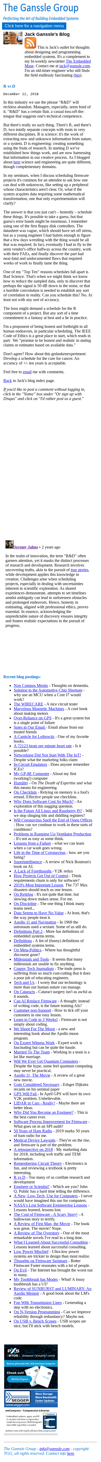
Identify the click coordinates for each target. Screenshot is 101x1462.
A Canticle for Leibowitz (34, 736)
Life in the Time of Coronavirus (40, 852)
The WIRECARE (28, 704)
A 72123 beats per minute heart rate (43, 746)
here (16, 162)
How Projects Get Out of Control (41, 876)
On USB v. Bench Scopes (35, 1321)
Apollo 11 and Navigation (35, 922)
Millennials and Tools (31, 959)
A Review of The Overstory (37, 1233)
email (27, 372)
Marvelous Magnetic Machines (39, 709)
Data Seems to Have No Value (39, 913)
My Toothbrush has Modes (36, 1279)
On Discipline (25, 903)
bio (77, 75)
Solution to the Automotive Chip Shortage (48, 690)
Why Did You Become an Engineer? (44, 1112)
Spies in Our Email (30, 727)
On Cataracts (24, 992)
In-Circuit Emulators (30, 764)
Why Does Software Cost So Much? (44, 801)
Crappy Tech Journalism (34, 968)
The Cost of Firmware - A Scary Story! (45, 1214)
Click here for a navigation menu (34, 26)
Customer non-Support (32, 1010)
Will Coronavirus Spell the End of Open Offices (53, 820)
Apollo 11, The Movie (32, 1075)
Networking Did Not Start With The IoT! (47, 755)
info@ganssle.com (54, 1449)
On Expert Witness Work (34, 1043)
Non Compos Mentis (31, 685)
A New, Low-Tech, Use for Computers (46, 1196)
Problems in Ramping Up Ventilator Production (52, 834)
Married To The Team (32, 1052)
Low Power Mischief (31, 1251)
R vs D (19, 1177)
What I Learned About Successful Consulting (51, 1242)
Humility (21, 783)
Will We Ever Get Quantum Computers (46, 1061)
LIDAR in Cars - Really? (34, 1103)
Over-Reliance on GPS (33, 718)
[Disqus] (47, 469)
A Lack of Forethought (33, 871)
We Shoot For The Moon (34, 1029)
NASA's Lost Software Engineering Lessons (50, 1205)
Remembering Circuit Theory (38, 1163)
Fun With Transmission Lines (38, 1302)
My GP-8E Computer (31, 773)
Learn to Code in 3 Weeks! (36, 1019)
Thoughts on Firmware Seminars (40, 1261)
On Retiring (23, 894)
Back (7, 380)
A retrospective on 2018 (33, 1149)
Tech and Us (24, 982)
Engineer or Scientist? (31, 1186)
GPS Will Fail (26, 1094)
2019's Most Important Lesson (38, 885)
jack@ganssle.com (74, 66)
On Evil (20, 1270)
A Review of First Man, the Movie (42, 1224)
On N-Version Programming (37, 1312)
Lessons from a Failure (32, 843)
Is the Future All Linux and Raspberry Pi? (48, 811)
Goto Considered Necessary (37, 1084)
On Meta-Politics (27, 950)
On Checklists (25, 792)
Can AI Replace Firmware (35, 1001)
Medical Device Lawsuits (34, 1140)
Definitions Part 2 (28, 931)
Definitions (23, 940)
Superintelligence (28, 862)
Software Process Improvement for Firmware (50, 1121)
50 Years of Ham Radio (33, 1131)
